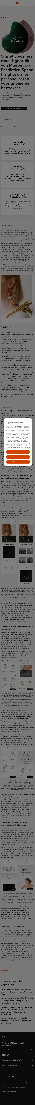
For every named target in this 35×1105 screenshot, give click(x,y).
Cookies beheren (18, 461)
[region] (18, 442)
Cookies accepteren (18, 452)
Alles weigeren (18, 456)
